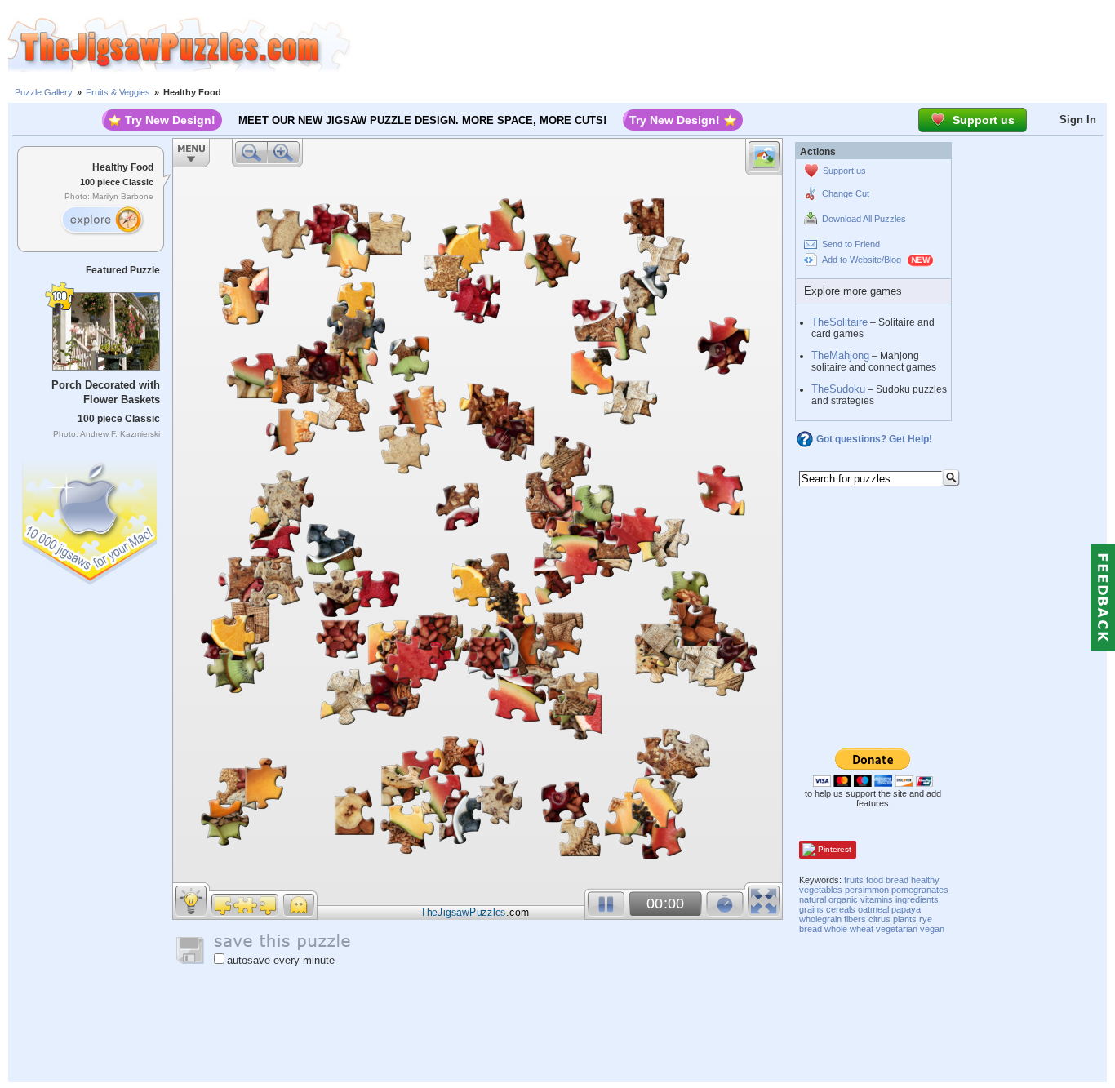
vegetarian (896, 929)
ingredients (917, 899)
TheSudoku (838, 389)
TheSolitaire (839, 322)
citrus (879, 919)
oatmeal (873, 909)
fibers (855, 919)
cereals (840, 909)
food (874, 880)
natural (812, 899)
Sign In (1077, 119)
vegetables (820, 890)
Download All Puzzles (864, 219)
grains (811, 909)
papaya (906, 909)
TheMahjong (840, 355)
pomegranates (919, 890)
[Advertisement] (733, 45)
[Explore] (102, 220)
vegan (932, 929)
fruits (854, 880)
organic (843, 899)
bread (897, 880)
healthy (925, 880)
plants (905, 919)
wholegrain (820, 919)
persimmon (867, 890)
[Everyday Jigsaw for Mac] (90, 519)
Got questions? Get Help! (874, 439)
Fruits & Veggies (118, 92)
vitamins (876, 899)
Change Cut (845, 193)
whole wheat (848, 929)
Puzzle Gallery (44, 92)
